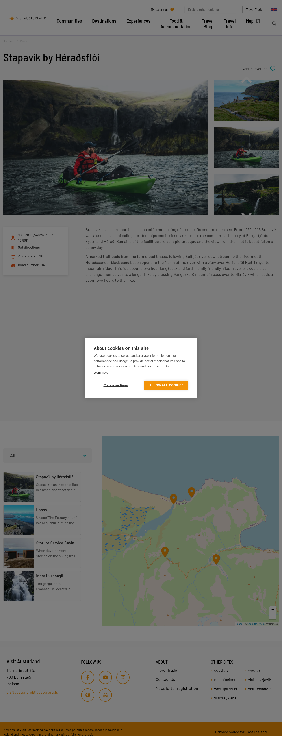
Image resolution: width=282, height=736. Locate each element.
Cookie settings (116, 385)
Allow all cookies (166, 385)
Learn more (101, 372)
